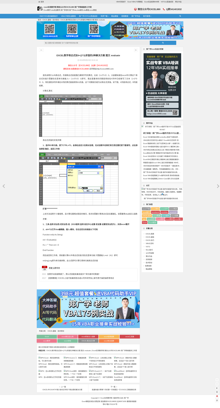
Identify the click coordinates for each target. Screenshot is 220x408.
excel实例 (151, 219)
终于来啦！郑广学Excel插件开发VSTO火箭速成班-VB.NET (167, 133)
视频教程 (124, 16)
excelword (155, 212)
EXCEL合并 (147, 216)
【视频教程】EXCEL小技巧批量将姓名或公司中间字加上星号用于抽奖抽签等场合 (78, 278)
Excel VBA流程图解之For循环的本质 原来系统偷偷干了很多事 (165, 175)
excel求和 (67, 341)
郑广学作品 (135, 16)
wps (144, 219)
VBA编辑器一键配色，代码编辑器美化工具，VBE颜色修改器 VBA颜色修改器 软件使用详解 (175, 169)
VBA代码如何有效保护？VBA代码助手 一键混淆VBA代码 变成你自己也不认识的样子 (173, 166)
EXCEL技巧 (150, 240)
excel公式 (173, 212)
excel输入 (178, 219)
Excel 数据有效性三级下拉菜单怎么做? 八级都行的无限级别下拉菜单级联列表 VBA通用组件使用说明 (179, 143)
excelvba (164, 212)
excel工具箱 (129, 336)
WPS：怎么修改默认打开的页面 (49, 377)
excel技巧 (146, 212)
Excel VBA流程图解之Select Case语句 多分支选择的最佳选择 (165, 179)
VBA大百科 (150, 243)
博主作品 (178, 2)
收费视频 (148, 266)
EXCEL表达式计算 (88, 341)
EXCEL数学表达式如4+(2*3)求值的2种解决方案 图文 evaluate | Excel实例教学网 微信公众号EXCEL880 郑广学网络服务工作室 (92, 350)
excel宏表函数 (109, 336)
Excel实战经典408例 (151, 2)
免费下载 (104, 16)
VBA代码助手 (121, 2)
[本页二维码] (217, 400)
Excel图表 (160, 219)
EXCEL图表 (150, 234)
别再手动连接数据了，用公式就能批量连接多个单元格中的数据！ (71, 274)
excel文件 (164, 209)
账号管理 (146, 16)
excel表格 (155, 209)
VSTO (148, 247)
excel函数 (174, 216)
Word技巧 (149, 250)
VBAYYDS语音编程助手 (48, 16)
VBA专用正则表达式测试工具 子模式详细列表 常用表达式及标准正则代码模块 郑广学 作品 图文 (177, 150)
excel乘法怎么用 (67, 336)
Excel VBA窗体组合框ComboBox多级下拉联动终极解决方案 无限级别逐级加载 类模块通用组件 (177, 137)
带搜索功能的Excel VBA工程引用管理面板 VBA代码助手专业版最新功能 (168, 163)
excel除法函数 (109, 341)
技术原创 (56, 20)
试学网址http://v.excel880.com (101, 69)
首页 (39, 20)
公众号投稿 (150, 253)
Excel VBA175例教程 (135, 2)
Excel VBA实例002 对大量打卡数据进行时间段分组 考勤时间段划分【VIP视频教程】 (173, 156)
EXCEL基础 (47, 20)
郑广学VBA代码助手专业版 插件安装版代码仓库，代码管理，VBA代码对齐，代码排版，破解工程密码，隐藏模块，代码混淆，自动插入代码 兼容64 (163, 198)
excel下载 (146, 209)
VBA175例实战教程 (68, 16)
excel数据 (156, 216)
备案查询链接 (131, 401)
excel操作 (165, 216)
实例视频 (149, 259)
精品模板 (114, 16)
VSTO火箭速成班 (167, 2)
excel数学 (46, 341)
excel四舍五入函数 (88, 336)
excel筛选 (173, 209)
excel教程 (169, 219)
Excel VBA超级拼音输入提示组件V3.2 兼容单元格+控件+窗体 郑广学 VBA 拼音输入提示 (174, 147)
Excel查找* (152, 222)
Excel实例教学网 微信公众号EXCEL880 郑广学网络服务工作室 (68, 7)
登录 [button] (42, 2)
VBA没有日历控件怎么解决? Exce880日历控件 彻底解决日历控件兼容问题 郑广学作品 (174, 140)
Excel (47, 336)
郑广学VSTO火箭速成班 (88, 16)
